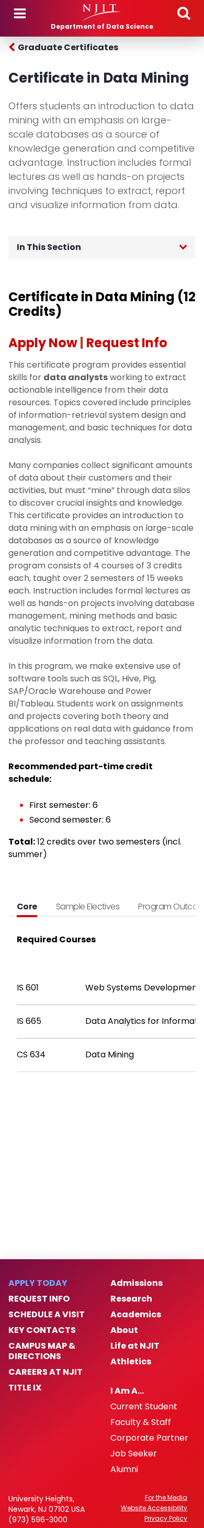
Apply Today (37, 1283)
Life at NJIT (135, 1346)
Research (131, 1299)
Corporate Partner (149, 1438)
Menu (20, 13)
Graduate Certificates (68, 47)
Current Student (143, 1406)
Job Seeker (133, 1454)
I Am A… (127, 1391)
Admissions (136, 1283)
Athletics (130, 1361)
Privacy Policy (165, 1518)
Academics (135, 1314)
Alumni (124, 1469)
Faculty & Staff (140, 1422)
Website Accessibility (154, 1508)
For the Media (166, 1497)
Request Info (39, 1299)
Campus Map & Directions (41, 1351)
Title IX (24, 1388)
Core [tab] (27, 906)
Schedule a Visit (46, 1314)
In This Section (49, 247)
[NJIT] (102, 12)
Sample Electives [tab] (87, 906)
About (124, 1330)
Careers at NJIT (45, 1372)
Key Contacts (42, 1330)
